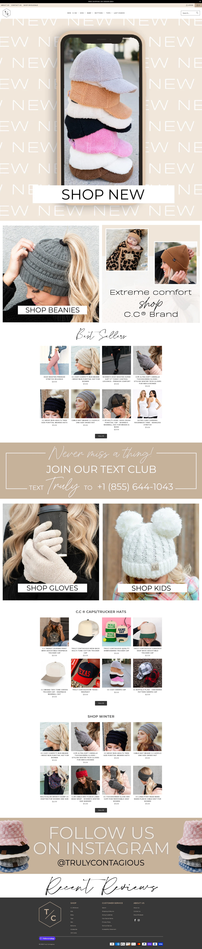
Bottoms (73, 925)
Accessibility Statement (109, 929)
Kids (71, 911)
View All (101, 436)
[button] (75, 13)
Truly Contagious (49, 944)
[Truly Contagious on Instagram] (138, 920)
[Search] (197, 13)
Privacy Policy (106, 922)
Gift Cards (73, 933)
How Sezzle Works (107, 918)
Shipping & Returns (108, 911)
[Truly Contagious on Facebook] (135, 920)
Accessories (73, 929)
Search (104, 907)
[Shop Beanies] (51, 274)
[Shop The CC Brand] (151, 274)
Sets (71, 922)
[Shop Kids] (151, 552)
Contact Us (16, 5)
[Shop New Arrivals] (101, 120)
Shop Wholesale (31, 5)
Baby (72, 915)
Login (190, 5)
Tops (71, 918)
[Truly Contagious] (6, 13)
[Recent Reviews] (101, 846)
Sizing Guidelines (107, 915)
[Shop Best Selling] (101, 335)
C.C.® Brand (74, 907)
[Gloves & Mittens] (51, 552)
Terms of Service (107, 925)
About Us (5, 5)
